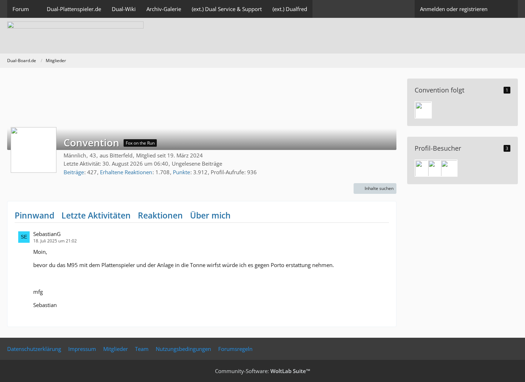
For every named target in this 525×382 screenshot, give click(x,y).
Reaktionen (160, 215)
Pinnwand (34, 215)
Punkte (181, 172)
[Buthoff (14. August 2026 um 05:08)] (436, 168)
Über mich (210, 215)
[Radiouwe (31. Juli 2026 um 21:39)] (449, 168)
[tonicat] (423, 110)
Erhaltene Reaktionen (126, 172)
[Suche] (505, 9)
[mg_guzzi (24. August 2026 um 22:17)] (423, 168)
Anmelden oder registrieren (454, 8)
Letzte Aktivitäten (96, 215)
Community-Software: (262, 371)
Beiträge (74, 172)
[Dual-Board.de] (262, 36)
